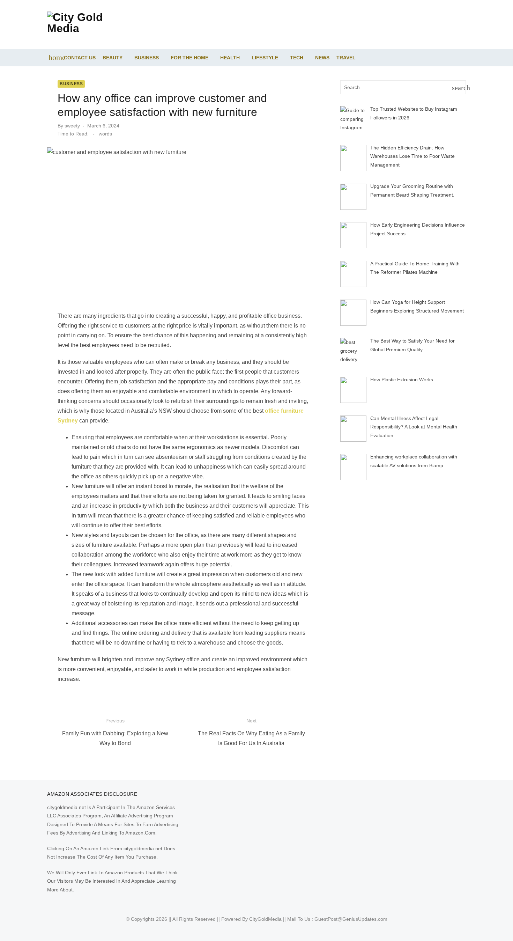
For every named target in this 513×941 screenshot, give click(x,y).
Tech (296, 57)
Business (146, 57)
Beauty (112, 57)
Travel (346, 57)
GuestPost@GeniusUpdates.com (350, 919)
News (322, 57)
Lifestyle (265, 57)
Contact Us (80, 57)
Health (230, 57)
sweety (72, 125)
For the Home (189, 57)
